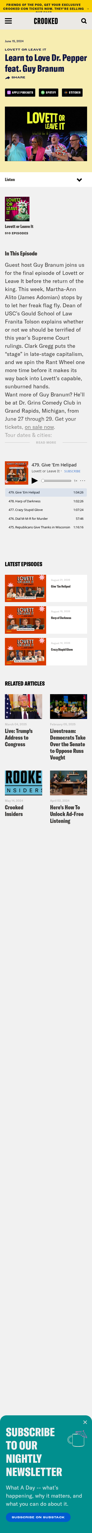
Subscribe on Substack (38, 1517)
